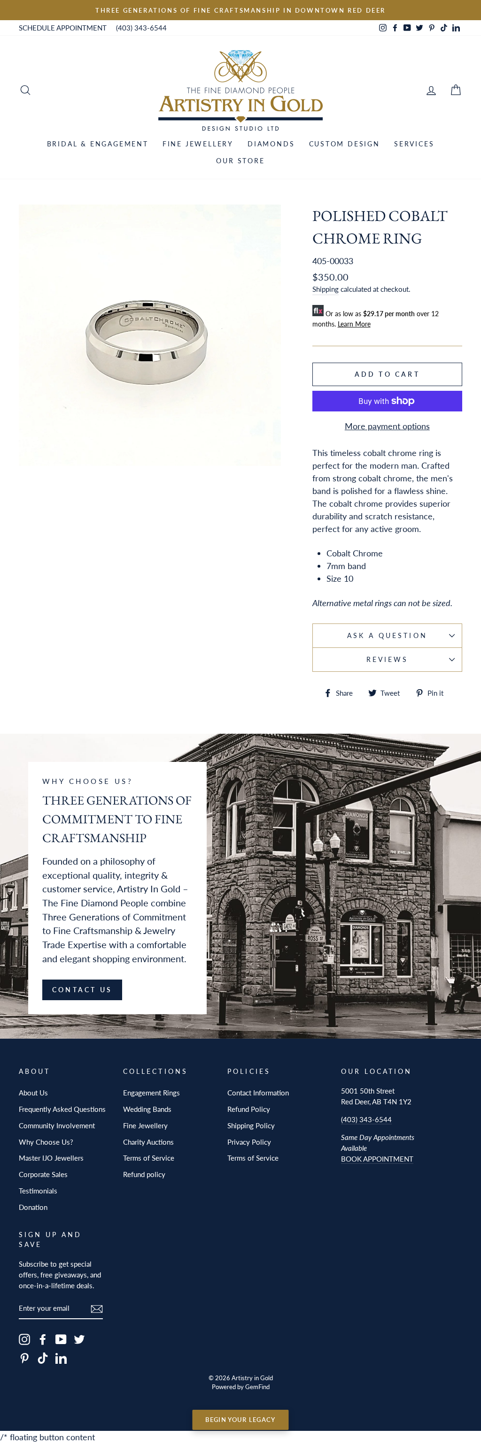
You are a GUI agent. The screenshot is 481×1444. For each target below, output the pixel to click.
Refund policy (144, 1174)
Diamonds (271, 144)
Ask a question (387, 635)
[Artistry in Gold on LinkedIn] (61, 1358)
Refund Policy (248, 1109)
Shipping (325, 289)
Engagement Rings (151, 1092)
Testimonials (38, 1190)
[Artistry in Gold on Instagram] (24, 1339)
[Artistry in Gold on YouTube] (61, 1339)
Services (414, 144)
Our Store (240, 161)
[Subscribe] (97, 1308)
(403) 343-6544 (141, 27)
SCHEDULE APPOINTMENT (63, 27)
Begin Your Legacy (240, 1419)
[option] (240, 10)
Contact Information (258, 1092)
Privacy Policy (249, 1142)
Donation (33, 1207)
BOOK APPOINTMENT (377, 1159)
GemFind (257, 1387)
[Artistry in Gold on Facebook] (42, 1339)
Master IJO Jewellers (51, 1158)
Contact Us (82, 990)
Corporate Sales (43, 1174)
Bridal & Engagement (97, 144)
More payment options (387, 426)
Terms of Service (148, 1158)
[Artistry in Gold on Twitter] (79, 1339)
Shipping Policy (251, 1125)
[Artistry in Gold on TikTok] (42, 1358)
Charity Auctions (148, 1142)
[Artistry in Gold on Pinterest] (24, 1358)
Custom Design (344, 144)
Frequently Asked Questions (62, 1109)
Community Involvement (57, 1125)
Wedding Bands (147, 1109)
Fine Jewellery (198, 144)
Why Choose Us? (46, 1142)
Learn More (354, 324)
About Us (33, 1092)
